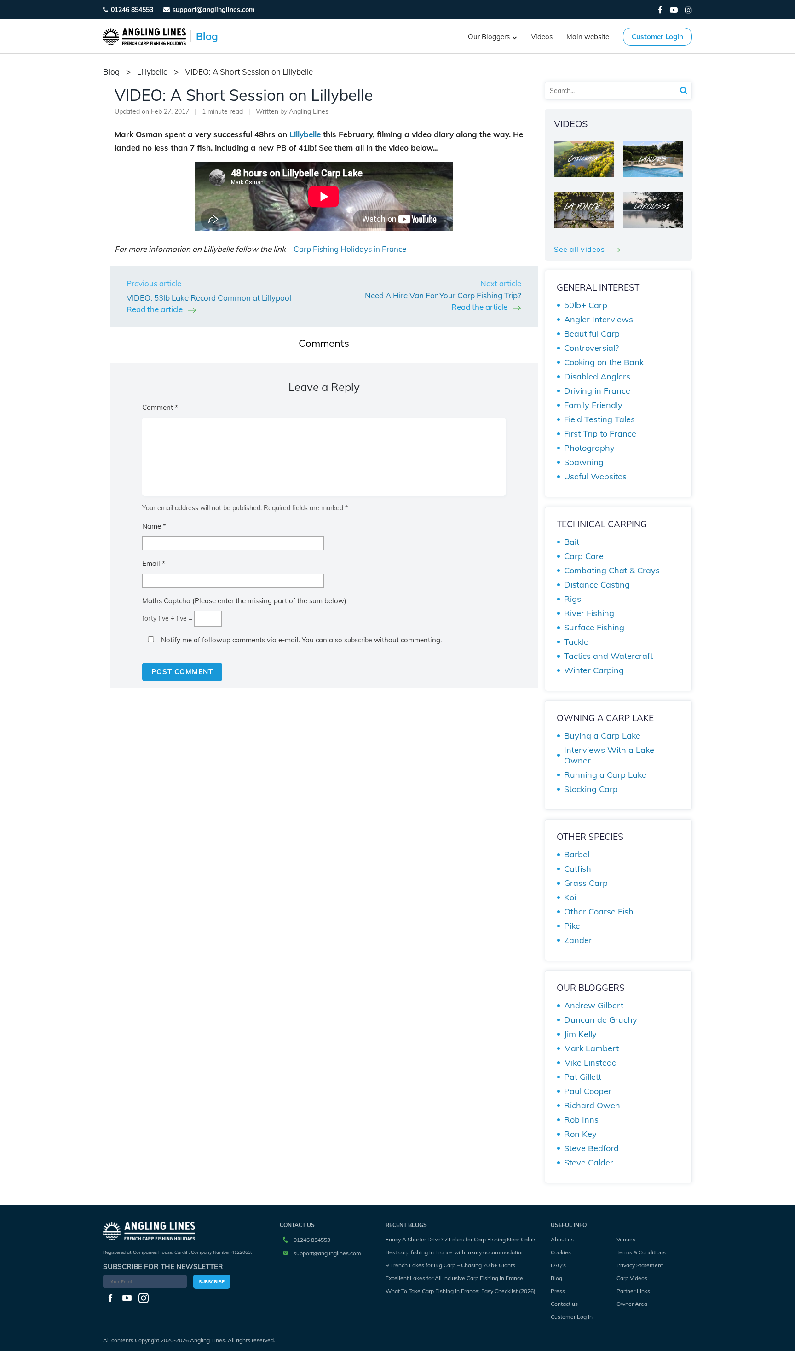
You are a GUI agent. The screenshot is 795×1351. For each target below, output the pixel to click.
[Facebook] (660, 10)
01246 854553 (132, 10)
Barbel (576, 854)
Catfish (577, 868)
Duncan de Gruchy (600, 1019)
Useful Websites (595, 476)
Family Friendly (593, 405)
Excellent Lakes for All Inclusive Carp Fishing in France (454, 1278)
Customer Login (657, 36)
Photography (589, 448)
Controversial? (591, 348)
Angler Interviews (598, 319)
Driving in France (597, 390)
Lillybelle (152, 71)
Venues (625, 1239)
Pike (572, 925)
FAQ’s (558, 1265)
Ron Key (580, 1134)
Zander (578, 940)
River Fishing (589, 613)
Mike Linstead (590, 1062)
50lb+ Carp (585, 305)
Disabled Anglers (597, 376)
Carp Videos (631, 1278)
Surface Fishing (594, 627)
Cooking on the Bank (604, 362)
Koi (570, 897)
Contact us (564, 1303)
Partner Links (633, 1290)
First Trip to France (600, 433)
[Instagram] (688, 10)
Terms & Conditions (641, 1252)
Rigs (572, 599)
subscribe (358, 640)
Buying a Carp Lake (602, 735)
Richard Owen (592, 1105)
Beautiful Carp (592, 333)
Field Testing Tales (599, 419)
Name (154, 526)
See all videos (580, 249)
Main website (587, 36)
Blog (556, 1278)
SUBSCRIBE (212, 1282)
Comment (160, 407)
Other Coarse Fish (599, 911)
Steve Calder (588, 1162)
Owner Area (631, 1303)
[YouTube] (674, 10)
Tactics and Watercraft (608, 656)
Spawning (584, 462)
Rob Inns (581, 1119)
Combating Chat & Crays (612, 570)
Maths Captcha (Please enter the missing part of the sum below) (244, 600)
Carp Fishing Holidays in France (350, 249)
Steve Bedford (591, 1148)
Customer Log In (572, 1316)
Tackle (576, 641)
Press (558, 1290)
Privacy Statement (639, 1265)
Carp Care (584, 556)
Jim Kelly (580, 1034)
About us (562, 1239)
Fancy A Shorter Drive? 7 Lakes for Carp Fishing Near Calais (461, 1239)
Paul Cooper (587, 1091)
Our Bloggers (489, 36)
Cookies (561, 1252)
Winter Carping (594, 670)
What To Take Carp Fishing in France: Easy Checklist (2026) (461, 1290)
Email (153, 563)
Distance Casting (597, 584)
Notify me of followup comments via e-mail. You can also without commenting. (300, 639)
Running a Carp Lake (605, 774)
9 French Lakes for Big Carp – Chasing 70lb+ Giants (450, 1265)
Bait (571, 541)
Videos (542, 36)
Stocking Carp (591, 789)
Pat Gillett (582, 1076)
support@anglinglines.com (327, 1253)
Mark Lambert (591, 1048)
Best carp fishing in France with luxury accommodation (455, 1252)
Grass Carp (586, 883)
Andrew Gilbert (593, 1005)
